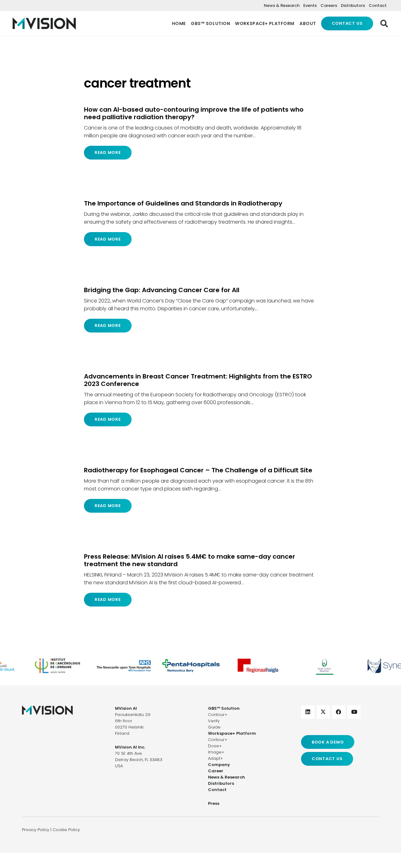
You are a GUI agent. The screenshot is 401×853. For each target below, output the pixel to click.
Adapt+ (215, 758)
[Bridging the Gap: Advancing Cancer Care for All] (200, 309)
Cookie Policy (66, 830)
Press (213, 803)
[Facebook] (339, 712)
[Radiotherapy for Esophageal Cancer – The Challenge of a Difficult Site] (200, 489)
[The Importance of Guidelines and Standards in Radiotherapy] (200, 223)
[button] (384, 23)
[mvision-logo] (44, 23)
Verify (214, 721)
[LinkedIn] (308, 712)
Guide (214, 727)
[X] (323, 712)
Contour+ (217, 715)
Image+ (216, 752)
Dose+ (215, 746)
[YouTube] (354, 712)
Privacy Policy (35, 830)
